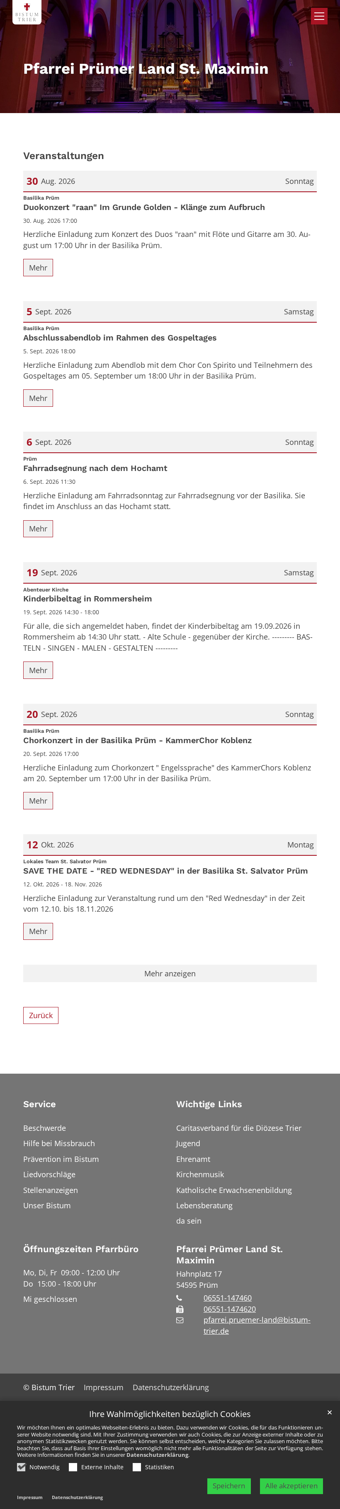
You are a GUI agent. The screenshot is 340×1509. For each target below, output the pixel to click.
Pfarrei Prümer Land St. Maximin (229, 1255)
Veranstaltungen (63, 156)
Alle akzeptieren (291, 1485)
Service (39, 1104)
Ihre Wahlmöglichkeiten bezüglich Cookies (170, 1414)
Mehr (38, 268)
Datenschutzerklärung (157, 1454)
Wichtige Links (209, 1104)
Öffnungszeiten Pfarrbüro (80, 1249)
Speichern (229, 1485)
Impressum (30, 1497)
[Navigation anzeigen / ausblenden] (319, 16)
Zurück (41, 1015)
